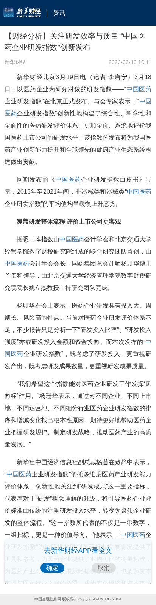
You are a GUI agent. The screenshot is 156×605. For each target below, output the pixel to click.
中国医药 (138, 89)
